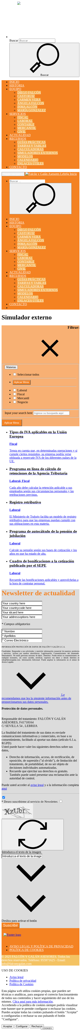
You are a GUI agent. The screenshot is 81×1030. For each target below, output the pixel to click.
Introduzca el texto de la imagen (21, 852)
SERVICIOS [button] (17, 113)
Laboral (22, 390)
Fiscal (21, 394)
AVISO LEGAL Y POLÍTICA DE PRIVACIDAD (41, 946)
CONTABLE (25, 124)
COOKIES (47, 1028)
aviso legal (37, 785)
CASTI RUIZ (26, 96)
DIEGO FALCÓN (29, 92)
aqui (4, 788)
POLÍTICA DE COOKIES (26, 950)
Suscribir (10, 925)
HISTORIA (16, 85)
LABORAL (25, 121)
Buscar (13, 40)
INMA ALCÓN (27, 106)
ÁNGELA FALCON (30, 103)
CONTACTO (18, 167)
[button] (43, 36)
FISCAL (22, 117)
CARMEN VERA (29, 99)
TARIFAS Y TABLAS (31, 145)
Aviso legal (16, 977)
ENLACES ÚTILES (30, 163)
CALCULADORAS (30, 149)
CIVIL (21, 131)
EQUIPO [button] (15, 89)
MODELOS (25, 156)
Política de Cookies (21, 984)
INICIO (14, 82)
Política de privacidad (22, 980)
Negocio (22, 402)
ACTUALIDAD (20, 135)
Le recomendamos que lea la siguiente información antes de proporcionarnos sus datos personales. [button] (36, 698)
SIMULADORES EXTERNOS (37, 152)
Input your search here (18, 413)
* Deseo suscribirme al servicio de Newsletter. (30, 801)
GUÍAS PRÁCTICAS (31, 142)
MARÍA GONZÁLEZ (31, 110)
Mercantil (23, 398)
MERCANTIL (26, 128)
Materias (11, 367)
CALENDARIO (27, 160)
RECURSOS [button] (17, 138)
